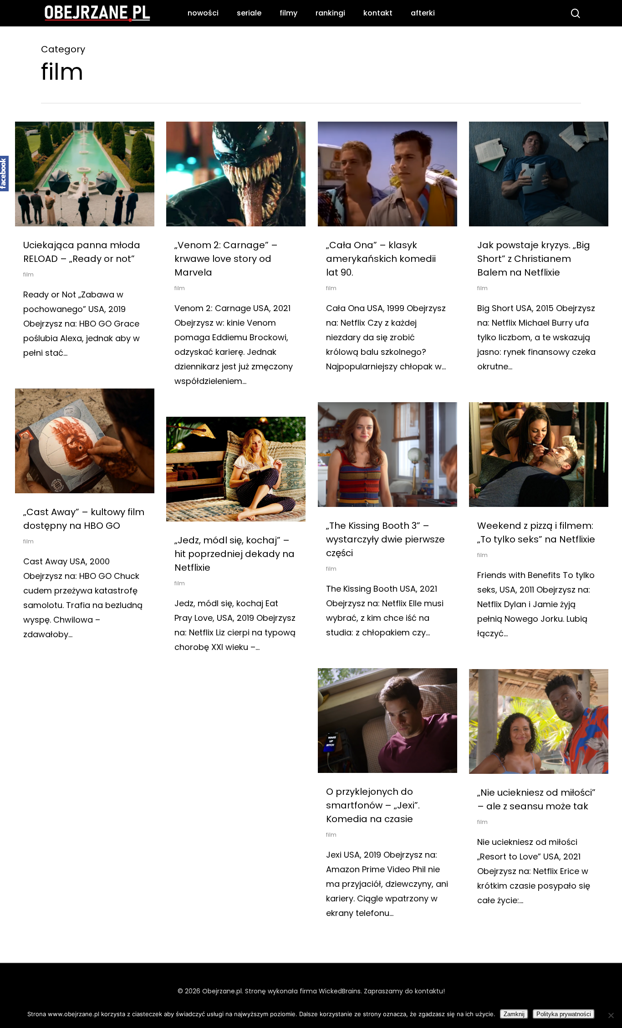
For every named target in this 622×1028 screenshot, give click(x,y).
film (28, 274)
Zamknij (514, 1014)
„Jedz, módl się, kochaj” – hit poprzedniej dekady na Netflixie (234, 554)
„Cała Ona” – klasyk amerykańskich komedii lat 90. (381, 259)
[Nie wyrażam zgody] (610, 1015)
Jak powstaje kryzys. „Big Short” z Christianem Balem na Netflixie (533, 259)
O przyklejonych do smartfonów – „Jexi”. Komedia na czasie (373, 805)
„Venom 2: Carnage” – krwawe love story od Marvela (226, 259)
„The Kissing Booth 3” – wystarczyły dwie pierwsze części (385, 539)
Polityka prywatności (563, 1014)
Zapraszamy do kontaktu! (404, 991)
